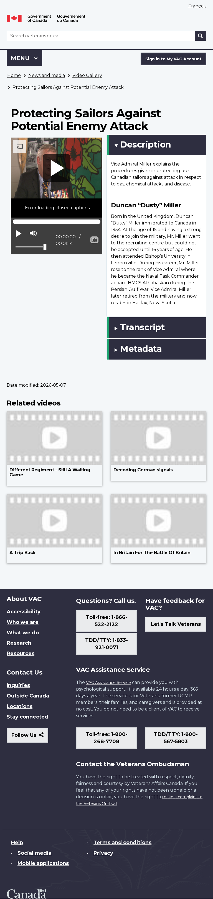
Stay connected (27, 717)
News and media (46, 75)
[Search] (200, 36)
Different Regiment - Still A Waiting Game (49, 472)
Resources (20, 653)
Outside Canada (28, 696)
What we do (23, 633)
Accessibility (23, 612)
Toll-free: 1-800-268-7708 (107, 738)
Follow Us (29, 737)
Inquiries (18, 685)
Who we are (23, 622)
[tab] (156, 145)
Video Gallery (87, 75)
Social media (34, 853)
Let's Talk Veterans (176, 624)
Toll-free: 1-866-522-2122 (106, 620)
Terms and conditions (122, 842)
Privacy (103, 853)
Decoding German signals (143, 469)
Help (17, 842)
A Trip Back (22, 552)
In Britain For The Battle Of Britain (151, 552)
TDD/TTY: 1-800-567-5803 (176, 738)
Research (19, 643)
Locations (19, 706)
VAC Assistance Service (108, 682)
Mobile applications (43, 863)
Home (14, 75)
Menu (21, 58)
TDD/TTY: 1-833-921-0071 (106, 643)
